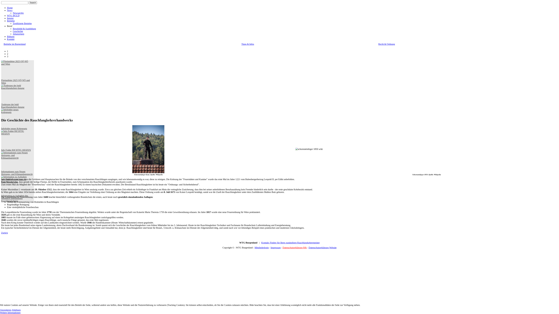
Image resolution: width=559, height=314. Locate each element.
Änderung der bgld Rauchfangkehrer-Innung (12, 105)
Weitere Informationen (10, 312)
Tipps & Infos (247, 44)
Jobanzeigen (18, 34)
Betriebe (11, 21)
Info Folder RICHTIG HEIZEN (16, 150)
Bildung (10, 36)
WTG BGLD (13, 15)
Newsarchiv (18, 13)
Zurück (4, 233)
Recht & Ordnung (386, 44)
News (9, 10)
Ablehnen (16, 310)
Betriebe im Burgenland (15, 44)
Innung (10, 18)
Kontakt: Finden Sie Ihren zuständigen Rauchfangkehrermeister (290, 242)
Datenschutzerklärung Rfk (295, 247)
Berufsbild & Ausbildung (24, 28)
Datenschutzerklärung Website (323, 247)
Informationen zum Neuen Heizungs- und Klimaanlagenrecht (17, 172)
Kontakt (10, 39)
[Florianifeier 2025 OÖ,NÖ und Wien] (15, 69)
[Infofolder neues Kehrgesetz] (15, 117)
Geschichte (18, 31)
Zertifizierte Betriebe (22, 23)
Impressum (276, 247)
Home (10, 8)
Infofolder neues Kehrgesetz (14, 128)
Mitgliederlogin (262, 247)
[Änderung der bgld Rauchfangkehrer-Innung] (15, 93)
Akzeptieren (5, 310)
